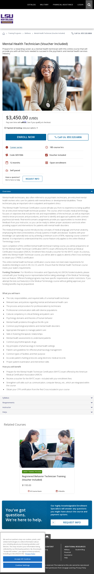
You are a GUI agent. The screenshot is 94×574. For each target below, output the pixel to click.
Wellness (28, 33)
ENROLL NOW (26, 137)
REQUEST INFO (32, 178)
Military (67, 549)
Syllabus (5, 398)
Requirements (8, 402)
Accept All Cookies (22, 559)
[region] (22, 552)
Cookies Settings (22, 565)
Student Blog (80, 549)
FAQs (4, 412)
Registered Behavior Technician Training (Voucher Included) (44, 478)
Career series (16, 147)
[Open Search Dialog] (89, 4)
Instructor (6, 407)
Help (66, 558)
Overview (6, 191)
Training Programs (14, 33)
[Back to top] (47, 546)
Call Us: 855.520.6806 (81, 33)
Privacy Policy (81, 568)
